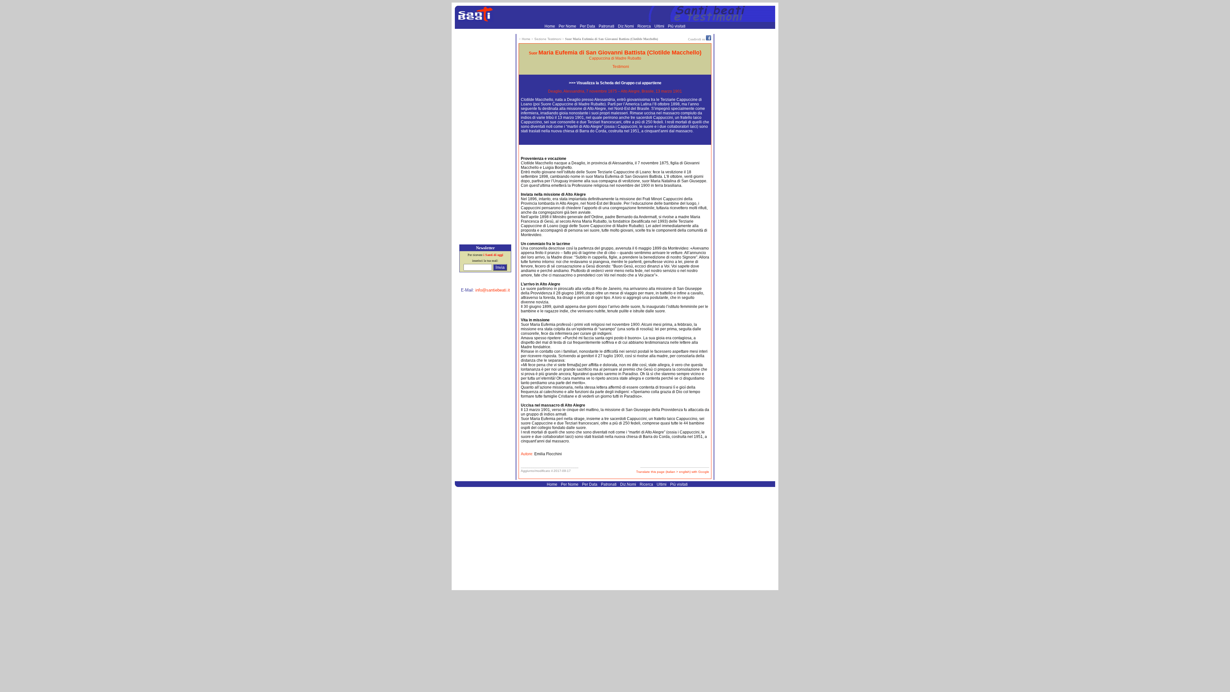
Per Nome (568, 26)
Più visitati (676, 26)
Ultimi (659, 26)
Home (550, 26)
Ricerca (644, 26)
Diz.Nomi (626, 26)
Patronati (607, 26)
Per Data (588, 26)
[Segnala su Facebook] (708, 39)
